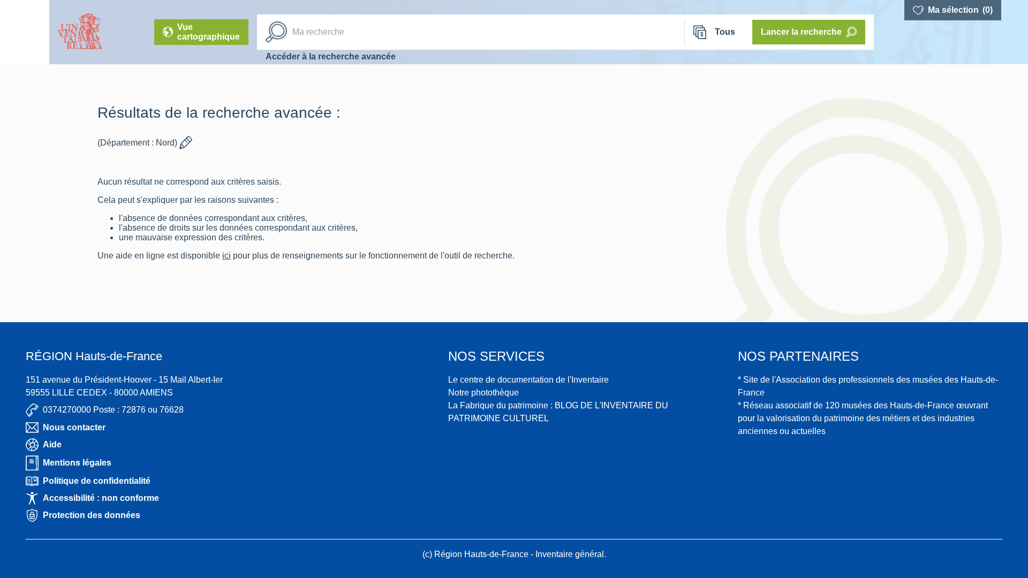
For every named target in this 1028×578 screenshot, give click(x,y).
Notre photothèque (483, 392)
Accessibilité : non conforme (101, 498)
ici (226, 255)
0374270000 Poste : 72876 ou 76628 (113, 409)
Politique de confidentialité (96, 480)
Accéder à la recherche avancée (331, 56)
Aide (52, 444)
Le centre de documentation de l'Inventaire (528, 379)
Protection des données (91, 515)
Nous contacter (74, 427)
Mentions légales (77, 462)
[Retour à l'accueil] (24, 32)
